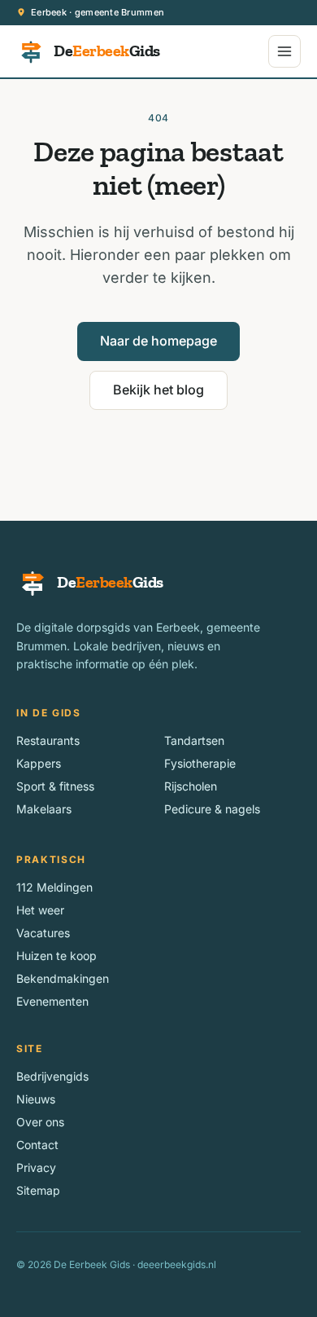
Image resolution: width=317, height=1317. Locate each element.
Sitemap (38, 1190)
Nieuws (35, 1099)
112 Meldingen (54, 887)
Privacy (36, 1167)
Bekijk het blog (158, 389)
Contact (37, 1145)
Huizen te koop (56, 955)
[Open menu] (284, 51)
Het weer (40, 910)
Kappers (38, 763)
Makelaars (44, 809)
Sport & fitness (55, 786)
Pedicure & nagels (212, 809)
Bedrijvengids (52, 1076)
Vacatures (43, 933)
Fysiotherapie (200, 763)
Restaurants (48, 740)
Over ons (40, 1122)
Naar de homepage (158, 341)
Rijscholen (190, 786)
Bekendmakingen (62, 978)
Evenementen (52, 1001)
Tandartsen (194, 740)
